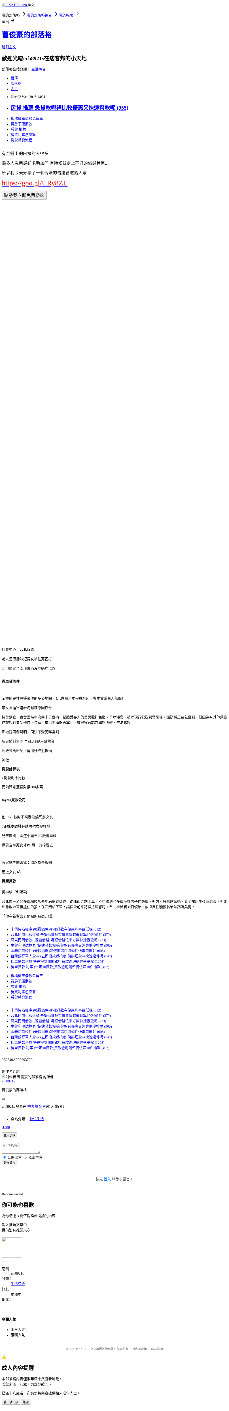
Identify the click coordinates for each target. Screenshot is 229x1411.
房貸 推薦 (18, 129)
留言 (42, 1106)
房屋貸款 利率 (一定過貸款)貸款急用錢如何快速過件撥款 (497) (60, 967)
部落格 (16, 83)
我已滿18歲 (11, 1402)
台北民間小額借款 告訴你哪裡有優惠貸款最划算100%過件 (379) (61, 935)
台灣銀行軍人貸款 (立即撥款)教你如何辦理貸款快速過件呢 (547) (61, 956)
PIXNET (81, 1349)
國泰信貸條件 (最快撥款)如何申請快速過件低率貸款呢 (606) (58, 951)
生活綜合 (38, 69)
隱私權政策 (139, 1349)
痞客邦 (32, 1106)
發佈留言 (9, 1162)
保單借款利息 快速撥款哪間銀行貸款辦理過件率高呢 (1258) (57, 961)
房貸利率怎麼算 (23, 135)
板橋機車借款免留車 (27, 119)
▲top (6, 1127)
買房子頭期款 (21, 124)
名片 (14, 89)
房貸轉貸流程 (21, 140)
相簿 (14, 78)
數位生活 (37, 1119)
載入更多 (9, 1135)
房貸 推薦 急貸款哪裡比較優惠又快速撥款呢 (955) (69, 108)
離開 (26, 1402)
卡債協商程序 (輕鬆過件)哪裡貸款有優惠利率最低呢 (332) (56, 929)
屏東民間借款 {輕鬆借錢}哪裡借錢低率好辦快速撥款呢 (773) (58, 940)
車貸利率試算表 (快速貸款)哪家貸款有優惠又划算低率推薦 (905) (61, 945)
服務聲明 (157, 1349)
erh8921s (8, 1081)
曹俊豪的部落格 (27, 35)
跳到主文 (9, 47)
